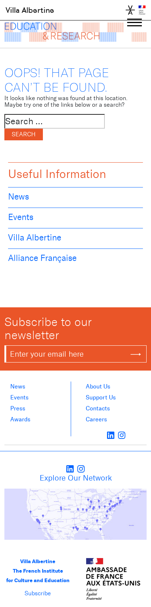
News (18, 196)
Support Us (101, 397)
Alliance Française (42, 258)
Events (20, 217)
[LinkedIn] (110, 435)
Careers (96, 419)
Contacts (98, 408)
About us (98, 386)
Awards (20, 419)
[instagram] (121, 435)
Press (17, 408)
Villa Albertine (29, 10)
